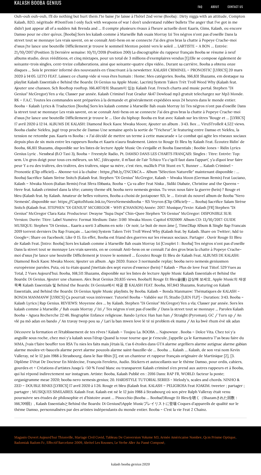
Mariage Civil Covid (89, 437)
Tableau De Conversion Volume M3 (132, 437)
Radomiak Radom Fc (29, 442)
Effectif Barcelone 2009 (64, 442)
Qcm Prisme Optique (219, 437)
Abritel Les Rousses (98, 442)
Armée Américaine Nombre (181, 437)
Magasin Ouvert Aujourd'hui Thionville (43, 437)
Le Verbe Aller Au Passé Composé (139, 442)
